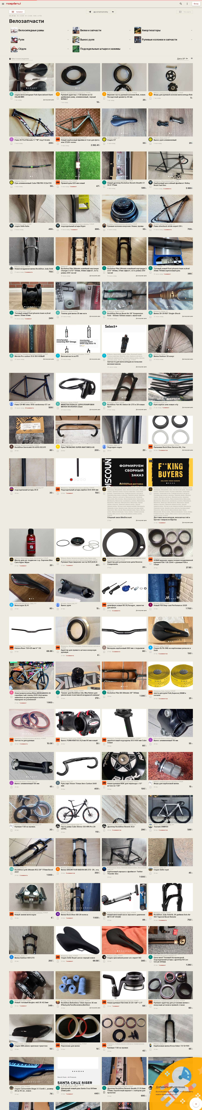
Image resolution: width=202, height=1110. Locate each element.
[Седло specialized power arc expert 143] (124, 940)
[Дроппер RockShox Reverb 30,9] (124, 809)
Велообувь (110, 502)
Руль (22, 181)
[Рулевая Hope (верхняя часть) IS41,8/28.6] (78, 543)
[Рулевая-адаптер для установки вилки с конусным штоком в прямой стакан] (170, 985)
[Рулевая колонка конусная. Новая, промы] (124, 209)
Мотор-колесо (166, 512)
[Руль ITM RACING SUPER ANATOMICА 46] (78, 430)
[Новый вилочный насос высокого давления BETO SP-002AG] (124, 897)
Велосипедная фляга (130, 499)
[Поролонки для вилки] (78, 1028)
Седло (24, 93)
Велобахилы (111, 501)
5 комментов (163, 654)
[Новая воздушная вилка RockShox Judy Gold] (31, 251)
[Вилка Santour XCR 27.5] (31, 940)
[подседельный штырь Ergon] (78, 209)
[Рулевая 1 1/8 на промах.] (31, 809)
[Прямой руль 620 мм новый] (78, 165)
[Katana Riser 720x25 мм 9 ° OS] (31, 631)
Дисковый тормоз (136, 354)
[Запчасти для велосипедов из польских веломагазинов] (124, 339)
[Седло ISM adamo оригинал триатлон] (31, 1028)
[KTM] (58, 139)
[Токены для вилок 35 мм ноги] (78, 296)
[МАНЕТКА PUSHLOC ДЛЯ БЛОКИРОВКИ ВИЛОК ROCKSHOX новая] (78, 387)
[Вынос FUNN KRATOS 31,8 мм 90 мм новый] (78, 723)
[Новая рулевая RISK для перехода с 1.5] (124, 766)
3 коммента (116, 651)
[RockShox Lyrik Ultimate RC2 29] (31, 852)
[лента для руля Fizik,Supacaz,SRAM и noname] (170, 676)
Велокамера (118, 489)
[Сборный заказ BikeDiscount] (124, 472)
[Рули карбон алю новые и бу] (170, 387)
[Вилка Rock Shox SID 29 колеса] (78, 897)
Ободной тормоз (117, 491)
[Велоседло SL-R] (31, 588)
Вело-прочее (118, 510)
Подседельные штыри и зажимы (117, 181)
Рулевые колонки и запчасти (76, 93)
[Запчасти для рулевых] (31, 723)
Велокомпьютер (130, 497)
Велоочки (117, 502)
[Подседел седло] (124, 430)
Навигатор (110, 510)
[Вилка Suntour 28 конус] (170, 339)
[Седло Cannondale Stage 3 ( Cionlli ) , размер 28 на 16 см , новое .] (31, 1071)
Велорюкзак (126, 360)
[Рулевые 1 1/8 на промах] (124, 1028)
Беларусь (19, 93)
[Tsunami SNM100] (170, 809)
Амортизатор (117, 354)
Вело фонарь (119, 499)
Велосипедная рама (27, 138)
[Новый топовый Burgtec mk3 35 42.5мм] (31, 985)
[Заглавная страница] (13, 1)
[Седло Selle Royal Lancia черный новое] (78, 940)
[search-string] (22, 58)
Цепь (127, 356)
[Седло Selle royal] (170, 852)
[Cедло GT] (124, 122)
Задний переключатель (131, 358)
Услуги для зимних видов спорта (131, 513)
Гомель (110, 224)
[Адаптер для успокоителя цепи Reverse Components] (124, 543)
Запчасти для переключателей (127, 506)
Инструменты (38, 558)
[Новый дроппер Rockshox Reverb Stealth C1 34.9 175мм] (124, 165)
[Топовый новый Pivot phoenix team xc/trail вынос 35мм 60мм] (31, 296)
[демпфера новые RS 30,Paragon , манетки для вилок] (124, 588)
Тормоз (109, 513)
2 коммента (167, 188)
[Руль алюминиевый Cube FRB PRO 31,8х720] (31, 165)
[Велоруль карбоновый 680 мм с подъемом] (124, 631)
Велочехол (124, 488)
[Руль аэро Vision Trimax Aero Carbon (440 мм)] (78, 766)
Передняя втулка (112, 508)
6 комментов (163, 450)
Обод (128, 354)
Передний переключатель (115, 358)
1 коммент (73, 186)
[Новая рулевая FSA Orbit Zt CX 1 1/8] (124, 985)
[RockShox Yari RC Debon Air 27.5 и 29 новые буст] (124, 387)
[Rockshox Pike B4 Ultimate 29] (124, 676)
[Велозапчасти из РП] (78, 339)
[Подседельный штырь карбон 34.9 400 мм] (78, 472)
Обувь (120, 360)
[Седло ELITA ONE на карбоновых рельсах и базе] (170, 631)
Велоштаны (133, 502)
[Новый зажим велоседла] (31, 897)
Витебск (18, 691)
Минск (64, 93)
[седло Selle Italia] (31, 209)
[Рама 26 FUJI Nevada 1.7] (31, 122)
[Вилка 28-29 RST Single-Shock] (170, 296)
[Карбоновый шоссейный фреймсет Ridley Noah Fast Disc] (170, 165)
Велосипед (116, 488)
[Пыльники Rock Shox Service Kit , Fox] (170, 430)
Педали (109, 497)
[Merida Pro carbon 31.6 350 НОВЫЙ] (31, 339)
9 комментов (163, 698)
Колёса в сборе (141, 488)
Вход (196, 4)
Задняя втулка (122, 508)
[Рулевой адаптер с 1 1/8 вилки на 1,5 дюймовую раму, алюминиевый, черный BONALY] (78, 77)
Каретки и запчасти (136, 356)
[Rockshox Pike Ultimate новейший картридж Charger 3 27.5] (78, 251)
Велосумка (140, 499)
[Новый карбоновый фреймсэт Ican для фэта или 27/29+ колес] (78, 122)
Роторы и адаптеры (113, 356)
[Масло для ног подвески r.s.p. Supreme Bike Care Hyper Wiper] (31, 543)
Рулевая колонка (139, 512)
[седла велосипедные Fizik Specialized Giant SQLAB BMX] (31, 77)
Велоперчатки (125, 502)
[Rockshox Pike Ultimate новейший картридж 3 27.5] (124, 251)
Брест (156, 824)
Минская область (160, 738)
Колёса (131, 512)
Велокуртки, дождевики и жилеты (125, 501)
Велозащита (140, 506)
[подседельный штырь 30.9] (31, 472)
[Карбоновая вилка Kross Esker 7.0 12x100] (170, 1028)
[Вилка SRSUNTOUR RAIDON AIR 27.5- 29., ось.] (78, 852)
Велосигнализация (118, 512)
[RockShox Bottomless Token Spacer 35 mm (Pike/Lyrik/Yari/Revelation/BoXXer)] (78, 985)
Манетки (122, 356)
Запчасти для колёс (133, 489)
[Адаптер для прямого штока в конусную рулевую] (78, 631)
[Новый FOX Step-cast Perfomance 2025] (170, 588)
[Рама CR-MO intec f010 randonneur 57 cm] (31, 387)
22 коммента (29, 408)
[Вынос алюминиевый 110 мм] (170, 723)
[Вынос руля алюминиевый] (170, 122)
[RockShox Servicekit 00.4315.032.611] (31, 430)
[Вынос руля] (78, 588)
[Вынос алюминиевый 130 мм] (31, 766)
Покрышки (110, 489)
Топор (126, 512)
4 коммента (116, 610)
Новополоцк (112, 867)
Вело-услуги (116, 513)
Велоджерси (140, 501)
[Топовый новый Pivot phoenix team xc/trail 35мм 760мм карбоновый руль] (170, 251)
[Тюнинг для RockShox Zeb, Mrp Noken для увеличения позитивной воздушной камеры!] (78, 676)
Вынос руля (163, 138)
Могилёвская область (22, 603)
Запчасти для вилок (77, 354)
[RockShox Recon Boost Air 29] (124, 296)
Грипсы (167, 691)
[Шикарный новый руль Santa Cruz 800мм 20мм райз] (78, 1071)
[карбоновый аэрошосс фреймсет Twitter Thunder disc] (124, 852)
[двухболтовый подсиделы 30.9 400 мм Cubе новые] (124, 723)
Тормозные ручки (118, 493)
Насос (138, 510)
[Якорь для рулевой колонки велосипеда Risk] (170, 77)
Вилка (22, 266)
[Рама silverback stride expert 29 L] (170, 209)
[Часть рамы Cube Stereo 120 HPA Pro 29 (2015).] (78, 809)
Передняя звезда (133, 495)
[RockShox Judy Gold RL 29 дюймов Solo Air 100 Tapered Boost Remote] (170, 897)
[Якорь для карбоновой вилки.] (170, 766)
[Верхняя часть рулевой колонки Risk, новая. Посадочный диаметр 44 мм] (124, 77)
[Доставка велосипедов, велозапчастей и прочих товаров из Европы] (170, 472)
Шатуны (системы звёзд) (135, 508)
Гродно (157, 646)
